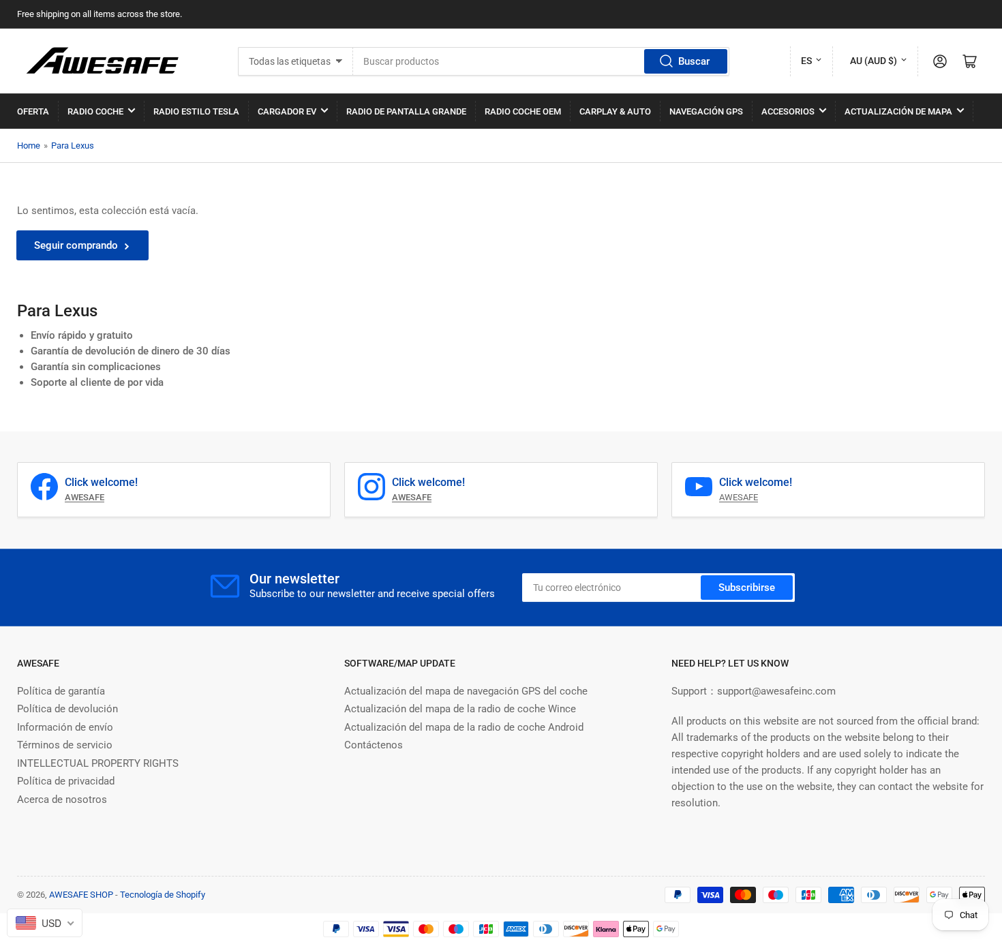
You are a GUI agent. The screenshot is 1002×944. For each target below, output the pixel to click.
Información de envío (65, 727)
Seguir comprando (76, 245)
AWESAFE (738, 497)
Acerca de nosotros (62, 799)
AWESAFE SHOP (81, 894)
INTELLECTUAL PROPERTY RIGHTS (98, 763)
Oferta (33, 111)
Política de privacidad (66, 781)
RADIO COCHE (95, 111)
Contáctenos (373, 745)
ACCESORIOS (788, 111)
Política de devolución (67, 709)
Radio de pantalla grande (406, 111)
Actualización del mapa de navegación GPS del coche (466, 691)
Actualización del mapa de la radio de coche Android (463, 727)
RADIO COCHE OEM (523, 111)
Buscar (694, 61)
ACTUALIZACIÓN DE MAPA (898, 111)
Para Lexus (72, 145)
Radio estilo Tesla (196, 111)
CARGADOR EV (287, 111)
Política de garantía (61, 691)
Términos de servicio (64, 745)
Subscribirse (746, 587)
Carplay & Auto (615, 111)
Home (28, 145)
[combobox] (541, 61)
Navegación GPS (706, 111)
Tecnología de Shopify (162, 894)
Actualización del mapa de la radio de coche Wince (460, 709)
